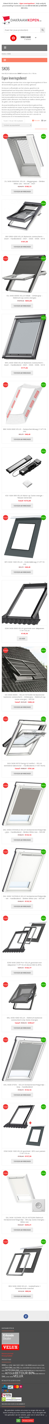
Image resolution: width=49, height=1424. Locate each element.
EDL (21, 1368)
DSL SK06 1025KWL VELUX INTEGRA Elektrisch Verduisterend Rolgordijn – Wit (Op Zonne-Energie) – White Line (24, 1219)
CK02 (39, 1365)
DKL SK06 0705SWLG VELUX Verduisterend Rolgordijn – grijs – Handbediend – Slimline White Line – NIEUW (24, 831)
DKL (11, 1367)
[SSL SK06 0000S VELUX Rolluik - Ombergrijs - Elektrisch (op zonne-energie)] (24, 274)
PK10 (43, 1370)
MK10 (33, 1370)
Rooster (37, 120)
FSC (40, 1368)
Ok (18, 1421)
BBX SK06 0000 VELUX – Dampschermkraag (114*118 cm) (24, 430)
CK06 (3, 1368)
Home (4, 54)
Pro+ (3, 1374)
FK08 (37, 1368)
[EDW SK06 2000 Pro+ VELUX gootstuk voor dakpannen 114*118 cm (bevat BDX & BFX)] (24, 937)
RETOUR (10, 1373)
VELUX (18, 1376)
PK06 (36, 1370)
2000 (30, 1365)
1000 (14, 1365)
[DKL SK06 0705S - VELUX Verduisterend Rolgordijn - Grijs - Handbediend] (24, 1059)
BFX (36, 1365)
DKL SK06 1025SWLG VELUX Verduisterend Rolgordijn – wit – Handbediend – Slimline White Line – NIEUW (24, 897)
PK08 (40, 1370)
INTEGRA (10, 1370)
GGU (3, 1371)
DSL (18, 1367)
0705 (10, 1365)
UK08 (11, 1377)
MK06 (25, 1371)
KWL (17, 1370)
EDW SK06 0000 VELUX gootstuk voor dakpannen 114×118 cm (24, 629)
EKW (27, 1368)
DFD (7, 1367)
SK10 (43, 1374)
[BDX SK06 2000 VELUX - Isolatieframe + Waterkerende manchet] (24, 1260)
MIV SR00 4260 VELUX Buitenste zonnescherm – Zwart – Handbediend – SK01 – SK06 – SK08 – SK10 (24, 237)
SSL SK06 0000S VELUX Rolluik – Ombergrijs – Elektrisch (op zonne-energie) (24, 296)
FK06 (34, 1368)
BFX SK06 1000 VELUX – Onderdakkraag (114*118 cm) (24, 563)
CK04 (42, 1365)
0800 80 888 (31, 6)
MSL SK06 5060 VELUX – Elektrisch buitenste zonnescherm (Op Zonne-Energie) (24, 1019)
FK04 (31, 1368)
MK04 (22, 1370)
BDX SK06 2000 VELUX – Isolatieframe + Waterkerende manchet (25, 1287)
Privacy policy (28, 1421)
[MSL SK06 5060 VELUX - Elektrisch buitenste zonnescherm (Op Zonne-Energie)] (24, 998)
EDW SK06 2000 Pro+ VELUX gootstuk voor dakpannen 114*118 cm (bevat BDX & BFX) (24, 963)
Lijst (45, 120)
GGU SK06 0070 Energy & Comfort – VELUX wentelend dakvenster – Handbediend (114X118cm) (24, 764)
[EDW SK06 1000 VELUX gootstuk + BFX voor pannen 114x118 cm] (24, 1125)
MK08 (29, 1371)
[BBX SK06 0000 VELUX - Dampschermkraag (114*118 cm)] (24, 403)
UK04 (7, 1377)
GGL (43, 1368)
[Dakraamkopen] (24, 20)
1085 (22, 1365)
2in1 (7, 1365)
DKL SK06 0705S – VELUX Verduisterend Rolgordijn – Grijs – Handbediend (24, 1086)
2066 (33, 1365)
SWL (4, 1376)
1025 (18, 1365)
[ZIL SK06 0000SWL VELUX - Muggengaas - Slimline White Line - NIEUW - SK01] (24, 155)
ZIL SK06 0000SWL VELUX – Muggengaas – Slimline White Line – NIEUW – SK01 (24, 182)
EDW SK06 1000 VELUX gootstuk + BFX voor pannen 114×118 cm (24, 1152)
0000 (4, 1365)
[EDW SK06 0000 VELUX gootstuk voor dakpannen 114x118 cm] (24, 602)
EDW (24, 1368)
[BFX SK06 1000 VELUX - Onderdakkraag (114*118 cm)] (24, 536)
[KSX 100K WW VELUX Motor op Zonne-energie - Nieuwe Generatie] (24, 470)
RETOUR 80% (25, 1373)
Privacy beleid (7, 1356)
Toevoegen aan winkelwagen (22, 191)
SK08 (40, 1374)
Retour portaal (7, 1353)
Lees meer (22, 638)
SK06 (36, 1374)
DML (14, 1368)
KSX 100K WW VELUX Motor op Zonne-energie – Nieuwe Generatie (24, 496)
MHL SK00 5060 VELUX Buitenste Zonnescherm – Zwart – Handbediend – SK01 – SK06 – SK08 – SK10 (24, 364)
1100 (25, 1365)
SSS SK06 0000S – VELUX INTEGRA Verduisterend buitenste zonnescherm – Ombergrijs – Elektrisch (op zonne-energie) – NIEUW (24, 697)
